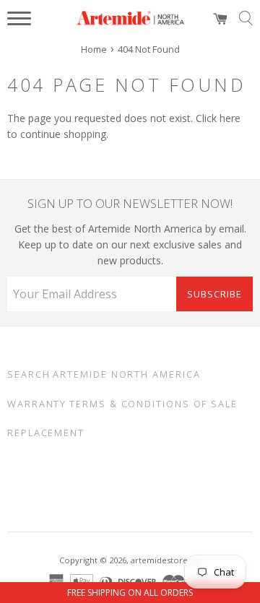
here (230, 118)
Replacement (45, 433)
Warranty (36, 404)
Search (28, 374)
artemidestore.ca (165, 560)
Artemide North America (126, 374)
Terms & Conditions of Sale (153, 404)
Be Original (113, 483)
